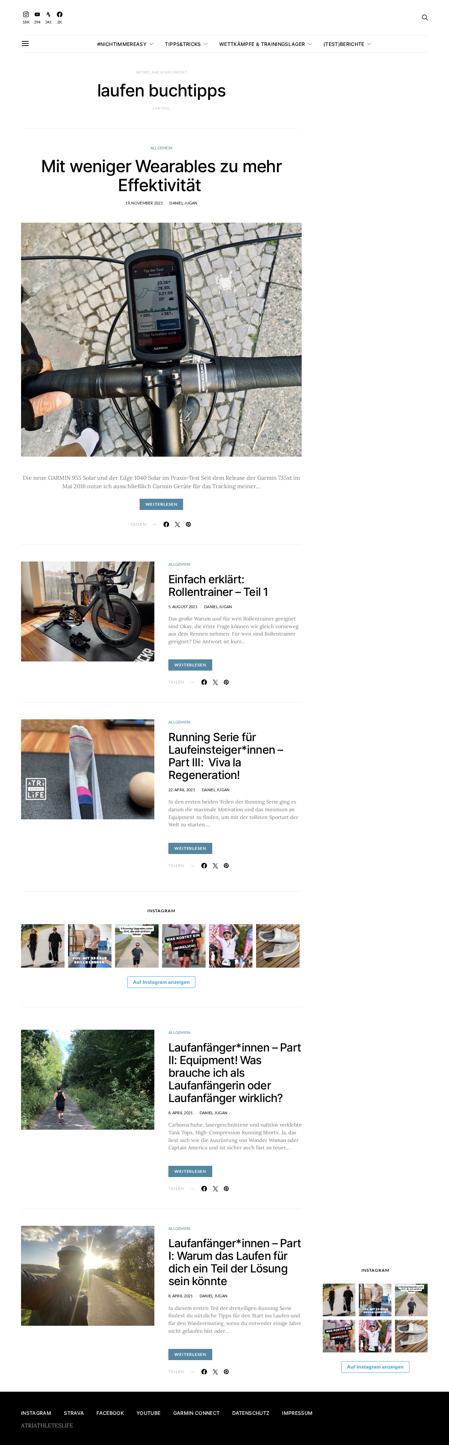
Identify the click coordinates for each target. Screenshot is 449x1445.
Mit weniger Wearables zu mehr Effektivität (161, 175)
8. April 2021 (180, 1112)
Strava (74, 1413)
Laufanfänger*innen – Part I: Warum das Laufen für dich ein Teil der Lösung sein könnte (234, 1262)
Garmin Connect (196, 1413)
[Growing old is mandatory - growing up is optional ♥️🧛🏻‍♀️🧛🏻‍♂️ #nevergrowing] (43, 946)
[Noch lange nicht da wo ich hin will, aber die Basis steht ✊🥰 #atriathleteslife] (90, 946)
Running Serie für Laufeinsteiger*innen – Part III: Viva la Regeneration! (225, 756)
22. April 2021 (181, 789)
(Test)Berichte (343, 44)
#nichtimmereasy (122, 44)
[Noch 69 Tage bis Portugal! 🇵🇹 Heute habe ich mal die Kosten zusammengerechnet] (184, 946)
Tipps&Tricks (183, 44)
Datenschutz (250, 1413)
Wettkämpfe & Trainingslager (262, 44)
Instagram (36, 1413)
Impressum (297, 1413)
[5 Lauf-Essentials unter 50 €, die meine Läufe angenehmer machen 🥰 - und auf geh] (137, 946)
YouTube (148, 1413)
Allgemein (161, 148)
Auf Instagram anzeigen (161, 982)
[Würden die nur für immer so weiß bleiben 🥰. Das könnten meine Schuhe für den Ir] (278, 946)
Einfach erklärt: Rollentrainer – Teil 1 (218, 585)
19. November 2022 (144, 203)
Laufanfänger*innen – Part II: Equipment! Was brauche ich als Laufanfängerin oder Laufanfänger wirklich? (234, 1073)
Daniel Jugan (183, 203)
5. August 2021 (182, 606)
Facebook (110, 1413)
